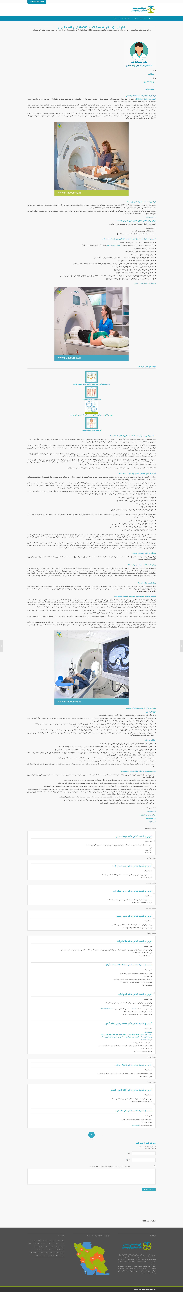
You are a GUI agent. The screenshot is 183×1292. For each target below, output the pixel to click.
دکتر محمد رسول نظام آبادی (36, 1253)
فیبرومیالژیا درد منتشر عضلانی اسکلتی (145, 283)
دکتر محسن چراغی (59, 1247)
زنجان (33, 1241)
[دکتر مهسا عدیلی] (140, 68)
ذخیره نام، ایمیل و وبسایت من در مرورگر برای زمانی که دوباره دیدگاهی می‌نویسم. (110, 1167)
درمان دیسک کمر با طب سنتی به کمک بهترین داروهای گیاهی (91, 384)
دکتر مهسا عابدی (46, 1250)
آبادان (38, 1241)
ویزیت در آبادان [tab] (151, 858)
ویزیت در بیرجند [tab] (151, 908)
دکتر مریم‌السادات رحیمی (58, 1250)
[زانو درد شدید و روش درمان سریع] (181, 646)
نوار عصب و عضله (151, 217)
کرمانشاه (44, 1241)
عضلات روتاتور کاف (114, 245)
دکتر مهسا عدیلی (37, 1250)
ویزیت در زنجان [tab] (151, 1082)
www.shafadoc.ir (106, 1009)
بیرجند (49, 1241)
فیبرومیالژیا (152, 822)
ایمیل (128, 1160)
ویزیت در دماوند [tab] (151, 1057)
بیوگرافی (151, 74)
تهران (63, 1241)
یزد (57, 1244)
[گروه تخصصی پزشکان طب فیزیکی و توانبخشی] (143, 9)
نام (128, 1153)
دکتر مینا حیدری (39, 1247)
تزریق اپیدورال (151, 811)
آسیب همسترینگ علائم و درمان (91, 399)
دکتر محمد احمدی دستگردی (47, 1244)
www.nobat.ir (136, 1125)
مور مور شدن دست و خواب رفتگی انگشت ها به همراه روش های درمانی (91, 415)
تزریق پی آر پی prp (40, 1256)
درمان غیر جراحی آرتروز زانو (148, 815)
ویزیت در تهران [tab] (151, 933)
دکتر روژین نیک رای (59, 1253)
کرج (53, 1241)
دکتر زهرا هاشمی (49, 1253)
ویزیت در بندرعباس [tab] (150, 828)
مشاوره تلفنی (149, 89)
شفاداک (134, 1009)
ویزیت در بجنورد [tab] (151, 883)
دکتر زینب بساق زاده (34, 1244)
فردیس (58, 1241)
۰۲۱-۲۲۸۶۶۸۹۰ (145, 1040)
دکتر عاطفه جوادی (49, 1247)
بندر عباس (62, 1244)
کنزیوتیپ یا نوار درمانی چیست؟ (91, 430)
